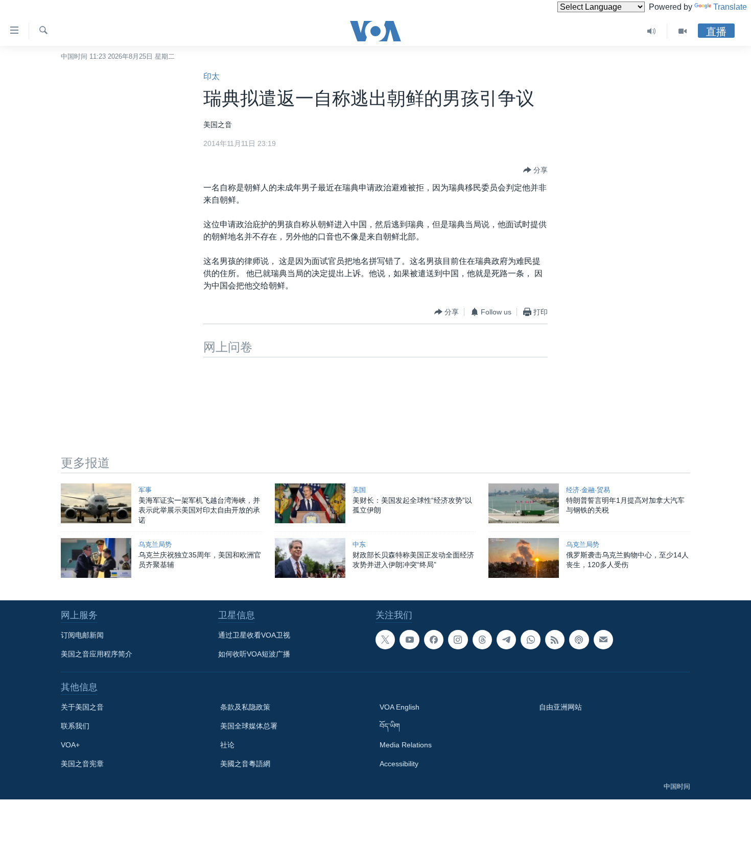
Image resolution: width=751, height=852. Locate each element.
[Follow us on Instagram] (457, 639)
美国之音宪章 (82, 764)
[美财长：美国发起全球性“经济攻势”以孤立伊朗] (310, 503)
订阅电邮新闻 (82, 635)
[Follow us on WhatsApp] (530, 639)
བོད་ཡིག (390, 726)
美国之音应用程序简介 (96, 654)
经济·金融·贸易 (588, 490)
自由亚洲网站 (560, 707)
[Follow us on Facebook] (433, 639)
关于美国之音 (82, 707)
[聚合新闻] (555, 639)
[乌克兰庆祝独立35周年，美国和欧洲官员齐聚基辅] (96, 558)
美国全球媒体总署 (248, 726)
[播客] (579, 639)
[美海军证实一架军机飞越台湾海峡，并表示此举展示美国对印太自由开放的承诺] (96, 503)
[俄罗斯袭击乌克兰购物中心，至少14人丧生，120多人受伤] (523, 558)
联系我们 (75, 726)
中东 (359, 544)
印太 (211, 76)
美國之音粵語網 (245, 764)
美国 (359, 490)
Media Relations (406, 745)
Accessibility (399, 764)
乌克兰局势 (155, 544)
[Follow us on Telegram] (506, 639)
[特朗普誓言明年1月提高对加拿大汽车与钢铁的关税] (523, 503)
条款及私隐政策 (245, 707)
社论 (227, 745)
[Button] (535, 170)
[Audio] (651, 31)
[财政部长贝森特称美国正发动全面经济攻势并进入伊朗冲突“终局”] (310, 558)
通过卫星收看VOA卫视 (254, 635)
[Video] (682, 31)
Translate (730, 7)
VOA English (399, 707)
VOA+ (70, 745)
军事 (145, 490)
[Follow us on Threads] (482, 639)
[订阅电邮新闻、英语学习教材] (603, 639)
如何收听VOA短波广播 (254, 654)
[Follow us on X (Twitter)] (385, 639)
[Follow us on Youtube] (409, 639)
